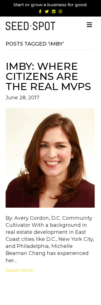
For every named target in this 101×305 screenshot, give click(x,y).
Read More (19, 270)
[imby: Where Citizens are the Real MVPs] (50, 157)
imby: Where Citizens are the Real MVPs (48, 76)
